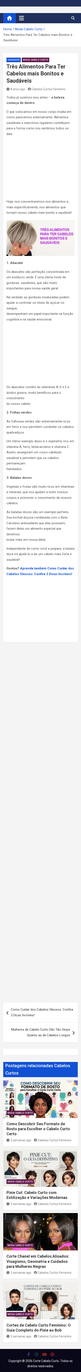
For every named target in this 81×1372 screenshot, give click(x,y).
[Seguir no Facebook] (28, 1354)
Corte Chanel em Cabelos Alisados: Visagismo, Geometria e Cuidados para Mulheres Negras (37, 1261)
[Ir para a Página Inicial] (9, 18)
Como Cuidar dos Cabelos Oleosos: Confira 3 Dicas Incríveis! (42, 1012)
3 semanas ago (20, 1204)
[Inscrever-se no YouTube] (44, 1354)
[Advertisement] (40, 168)
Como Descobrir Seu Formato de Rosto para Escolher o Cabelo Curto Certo (38, 1129)
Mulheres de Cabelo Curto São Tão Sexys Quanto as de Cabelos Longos (40, 1032)
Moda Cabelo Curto (35, 59)
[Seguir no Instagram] (36, 1354)
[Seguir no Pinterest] (52, 1354)
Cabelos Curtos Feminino (48, 89)
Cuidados (14, 59)
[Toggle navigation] (21, 18)
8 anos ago (17, 89)
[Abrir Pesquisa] (73, 18)
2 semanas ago (20, 1140)
